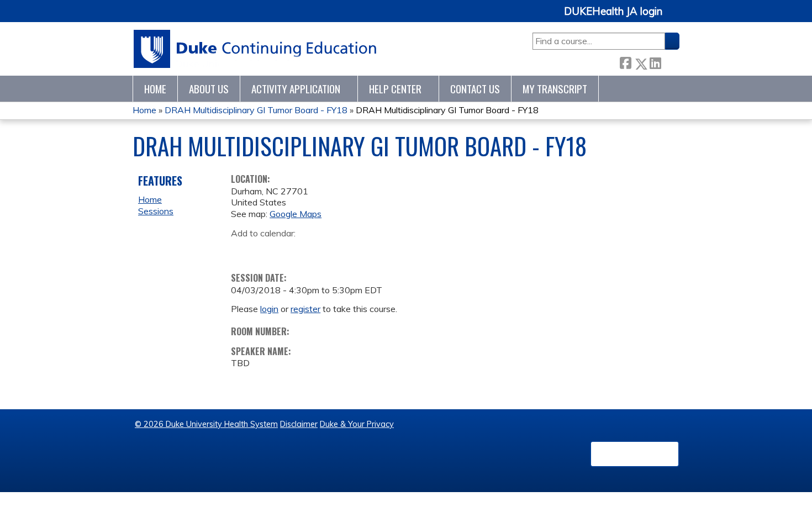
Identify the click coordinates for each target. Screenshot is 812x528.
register (305, 308)
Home (155, 89)
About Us (209, 89)
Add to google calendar (242, 250)
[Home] (255, 49)
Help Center (395, 89)
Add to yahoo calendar (267, 250)
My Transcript (555, 89)
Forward (670, 61)
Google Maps (295, 213)
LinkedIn (655, 61)
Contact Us (475, 89)
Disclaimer (299, 424)
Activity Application (295, 89)
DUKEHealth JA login (613, 12)
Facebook (625, 61)
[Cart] (675, 17)
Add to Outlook (318, 250)
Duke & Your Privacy (357, 424)
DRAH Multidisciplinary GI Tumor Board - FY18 (256, 109)
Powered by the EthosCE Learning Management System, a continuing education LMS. (634, 454)
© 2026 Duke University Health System (206, 424)
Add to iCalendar (292, 250)
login (269, 308)
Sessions (155, 211)
